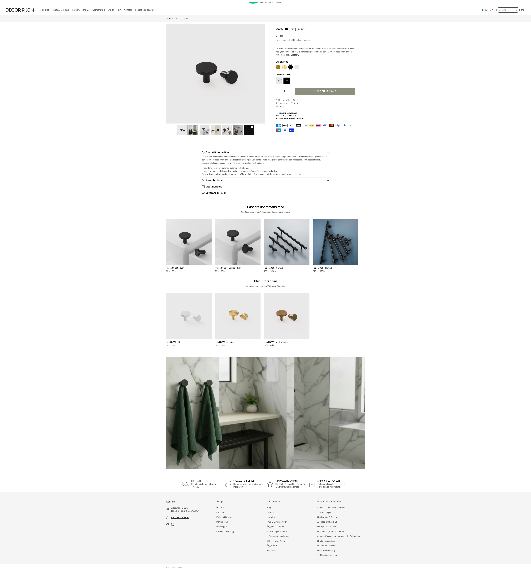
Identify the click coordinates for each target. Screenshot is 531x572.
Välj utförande (214, 186)
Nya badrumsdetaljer (326, 541)
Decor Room (177, 568)
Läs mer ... (295, 55)
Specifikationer (214, 180)
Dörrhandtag (222, 522)
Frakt (291, 40)
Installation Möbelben (327, 546)
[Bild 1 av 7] (182, 130)
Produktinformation (217, 152)
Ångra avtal (272, 546)
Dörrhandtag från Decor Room (330, 531)
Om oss (270, 512)
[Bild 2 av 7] (193, 130)
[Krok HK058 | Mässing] (284, 67)
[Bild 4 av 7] (216, 130)
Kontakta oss (273, 517)
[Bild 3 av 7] (204, 130)
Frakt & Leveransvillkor (277, 522)
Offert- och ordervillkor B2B (279, 536)
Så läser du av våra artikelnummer (332, 508)
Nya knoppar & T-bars (327, 517)
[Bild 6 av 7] (238, 130)
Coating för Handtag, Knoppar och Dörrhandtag (338, 536)
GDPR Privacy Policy (276, 541)
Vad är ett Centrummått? (328, 555)
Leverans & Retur (216, 192)
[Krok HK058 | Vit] (296, 67)
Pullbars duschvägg (225, 531)
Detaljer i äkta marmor (326, 527)
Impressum (271, 550)
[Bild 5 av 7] (227, 130)
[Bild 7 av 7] (249, 130)
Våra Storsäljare (324, 512)
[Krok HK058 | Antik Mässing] (278, 67)
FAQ (269, 508)
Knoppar (220, 512)
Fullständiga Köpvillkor (277, 531)
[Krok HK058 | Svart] (290, 67)
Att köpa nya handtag (327, 522)
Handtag (220, 508)
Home (168, 18)
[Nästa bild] (362, 246)
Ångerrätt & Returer (275, 527)
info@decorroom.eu (180, 517)
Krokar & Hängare (224, 517)
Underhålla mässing (326, 550)
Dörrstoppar (221, 527)
